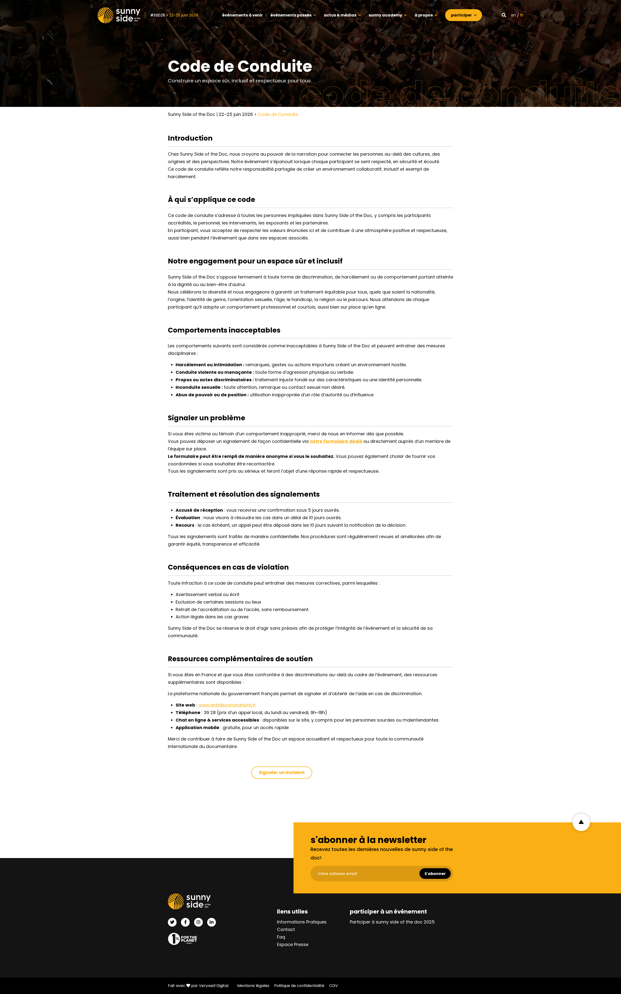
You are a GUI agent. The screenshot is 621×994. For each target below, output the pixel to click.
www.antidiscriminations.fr (227, 705)
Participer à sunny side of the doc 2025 (392, 922)
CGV (333, 985)
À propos (424, 15)
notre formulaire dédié (336, 441)
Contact (286, 930)
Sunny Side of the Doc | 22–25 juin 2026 (210, 114)
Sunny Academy (385, 15)
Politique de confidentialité (299, 985)
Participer (461, 15)
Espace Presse (292, 945)
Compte (492, 14)
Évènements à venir (242, 15)
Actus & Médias (340, 15)
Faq (281, 937)
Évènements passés (290, 15)
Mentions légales (253, 985)
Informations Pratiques (302, 922)
